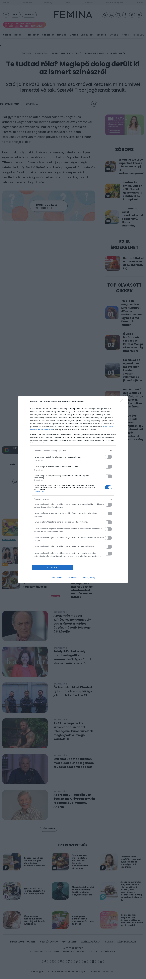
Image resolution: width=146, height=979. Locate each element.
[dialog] (73, 489)
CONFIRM (52, 567)
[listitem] (73, 450)
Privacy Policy (89, 577)
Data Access (73, 577)
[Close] (122, 401)
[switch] (108, 457)
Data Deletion (57, 577)
